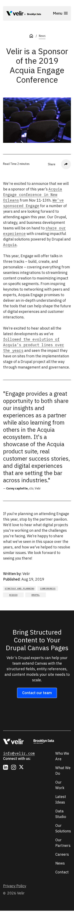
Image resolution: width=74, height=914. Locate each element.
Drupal (35, 595)
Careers (62, 854)
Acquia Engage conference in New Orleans (32, 195)
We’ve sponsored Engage (33, 203)
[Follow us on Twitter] (21, 767)
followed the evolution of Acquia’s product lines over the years (33, 345)
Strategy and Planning (19, 588)
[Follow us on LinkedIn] (5, 767)
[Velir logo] (14, 14)
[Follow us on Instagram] (13, 767)
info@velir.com (19, 753)
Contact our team (37, 692)
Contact (62, 872)
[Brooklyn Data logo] (32, 14)
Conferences (48, 588)
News (42, 36)
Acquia (10, 244)
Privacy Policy (14, 885)
